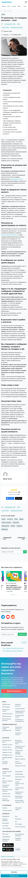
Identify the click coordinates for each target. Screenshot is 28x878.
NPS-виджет (18, 779)
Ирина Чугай (8, 31)
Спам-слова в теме (9, 127)
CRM (3, 778)
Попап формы (18, 771)
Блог (16, 816)
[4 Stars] (15, 490)
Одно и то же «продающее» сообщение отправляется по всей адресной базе (13, 112)
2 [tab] (13, 594)
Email (8, 6)
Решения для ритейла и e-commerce (18, 728)
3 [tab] (14, 594)
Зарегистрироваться (14, 691)
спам (18, 24)
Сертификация (6, 836)
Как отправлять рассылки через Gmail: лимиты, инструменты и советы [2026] (13, 588)
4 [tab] (16, 594)
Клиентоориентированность (9, 235)
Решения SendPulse (9, 724)
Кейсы (19, 6)
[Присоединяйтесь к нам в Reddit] (13, 617)
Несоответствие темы (10, 129)
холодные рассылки (16, 27)
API (16, 821)
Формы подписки (6, 716)
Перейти (24, 642)
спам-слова (5, 27)
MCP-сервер (18, 824)
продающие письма (16, 179)
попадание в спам (10, 24)
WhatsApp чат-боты (7, 755)
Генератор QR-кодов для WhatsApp (19, 752)
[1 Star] (11, 490)
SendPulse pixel (19, 774)
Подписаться (22, 634)
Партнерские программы (11, 831)
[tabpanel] (14, 581)
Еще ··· (25, 6)
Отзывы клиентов (7, 810)
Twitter (19, 498)
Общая (21, 519)
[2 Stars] (12, 490)
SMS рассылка (6, 793)
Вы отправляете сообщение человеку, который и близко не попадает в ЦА (12, 123)
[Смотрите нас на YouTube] (8, 617)
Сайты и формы (6, 522)
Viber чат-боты (19, 756)
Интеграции (18, 819)
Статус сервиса (6, 828)
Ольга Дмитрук (12, 583)
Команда (4, 808)
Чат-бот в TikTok (6, 747)
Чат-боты (13, 6)
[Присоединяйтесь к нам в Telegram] (3, 617)
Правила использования (7, 856)
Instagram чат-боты (7, 744)
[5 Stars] (16, 490)
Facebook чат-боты (7, 749)
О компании (6, 805)
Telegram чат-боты (7, 752)
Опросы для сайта (20, 776)
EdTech (13, 526)
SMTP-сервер (5, 707)
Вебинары (5, 529)
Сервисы (19, 526)
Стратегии (16, 522)
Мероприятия (5, 816)
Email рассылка (6, 704)
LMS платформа (6, 776)
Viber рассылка (6, 796)
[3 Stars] (14, 490)
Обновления (5, 526)
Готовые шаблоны (20, 708)
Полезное (5, 813)
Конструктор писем (7, 713)
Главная (4, 6)
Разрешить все (14, 876)
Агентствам (5, 834)
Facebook (11, 498)
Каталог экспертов (20, 826)
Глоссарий (5, 825)
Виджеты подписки (20, 759)
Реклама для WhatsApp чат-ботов (19, 742)
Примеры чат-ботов (20, 765)
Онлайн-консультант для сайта (19, 783)
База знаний (5, 823)
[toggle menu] (26, 2)
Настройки (14, 872)
